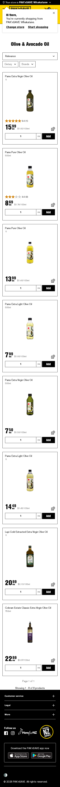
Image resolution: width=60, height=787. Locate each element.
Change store (15, 27)
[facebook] (6, 733)
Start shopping (38, 27)
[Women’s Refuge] (5, 775)
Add (48, 136)
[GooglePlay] (41, 755)
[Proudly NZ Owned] (46, 732)
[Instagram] (13, 733)
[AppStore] (18, 755)
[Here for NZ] (27, 731)
